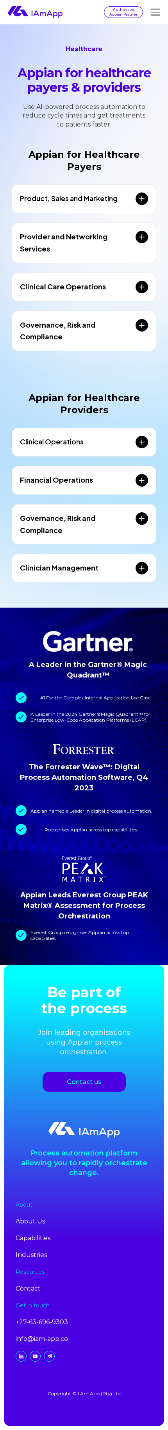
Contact (28, 1288)
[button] (155, 12)
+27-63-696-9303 (42, 1322)
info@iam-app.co (42, 1339)
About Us (30, 1221)
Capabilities (33, 1238)
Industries (31, 1255)
